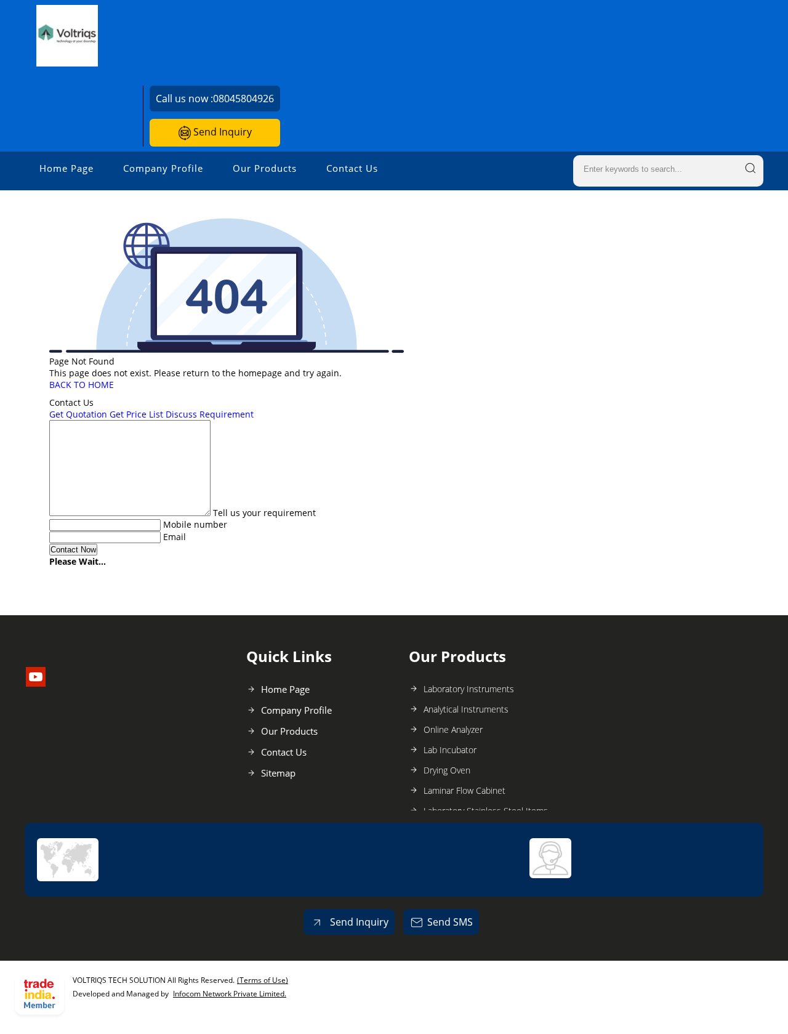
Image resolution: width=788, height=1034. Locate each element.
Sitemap (278, 773)
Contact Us (352, 168)
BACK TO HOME (81, 384)
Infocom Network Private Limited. (229, 993)
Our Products (265, 168)
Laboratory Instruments (469, 689)
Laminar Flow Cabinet (464, 790)
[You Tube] (36, 683)
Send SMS (450, 922)
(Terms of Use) (262, 980)
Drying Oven (447, 770)
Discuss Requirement (210, 414)
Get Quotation (78, 414)
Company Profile (163, 168)
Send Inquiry (221, 132)
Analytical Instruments (466, 709)
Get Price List (136, 414)
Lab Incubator (450, 750)
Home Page (66, 168)
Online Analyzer (453, 729)
